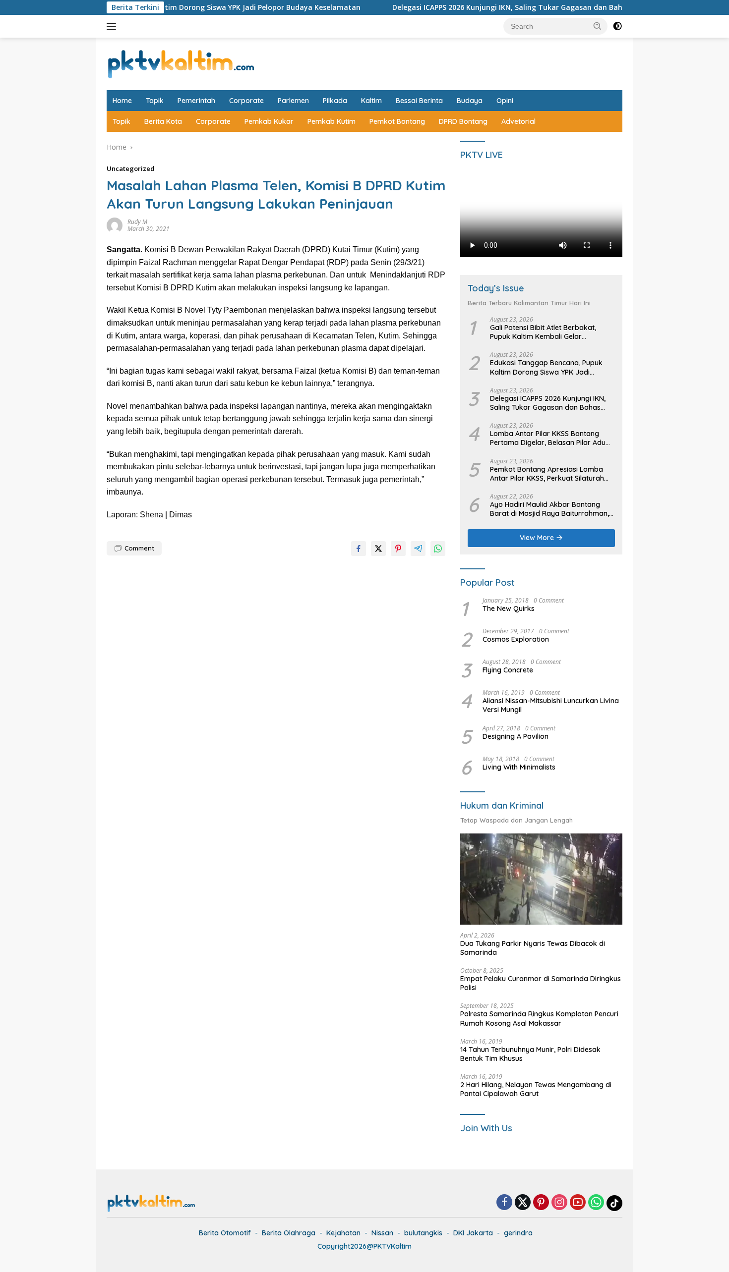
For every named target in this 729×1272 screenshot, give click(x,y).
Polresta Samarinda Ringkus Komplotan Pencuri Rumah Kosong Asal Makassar (539, 1018)
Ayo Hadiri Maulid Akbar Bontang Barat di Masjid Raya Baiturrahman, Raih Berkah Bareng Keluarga (549, 509)
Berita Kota (163, 121)
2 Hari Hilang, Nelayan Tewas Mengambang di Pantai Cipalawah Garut (535, 1089)
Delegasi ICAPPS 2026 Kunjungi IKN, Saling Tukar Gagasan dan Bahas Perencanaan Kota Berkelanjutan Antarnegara (548, 403)
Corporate (246, 100)
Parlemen (293, 100)
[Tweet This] (378, 548)
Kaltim (371, 100)
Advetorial (518, 121)
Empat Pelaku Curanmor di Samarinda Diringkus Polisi (540, 983)
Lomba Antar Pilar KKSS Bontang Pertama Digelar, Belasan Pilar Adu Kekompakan (548, 438)
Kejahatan (343, 1232)
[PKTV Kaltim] (181, 63)
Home (122, 100)
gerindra (518, 1232)
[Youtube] (578, 1203)
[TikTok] (614, 1203)
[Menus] (113, 26)
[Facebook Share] (358, 548)
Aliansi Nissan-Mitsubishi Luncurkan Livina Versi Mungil (551, 705)
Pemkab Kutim (331, 121)
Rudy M (137, 222)
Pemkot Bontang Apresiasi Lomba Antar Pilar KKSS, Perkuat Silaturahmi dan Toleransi (551, 474)
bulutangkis (423, 1232)
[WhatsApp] (596, 1203)
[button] (598, 26)
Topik (155, 100)
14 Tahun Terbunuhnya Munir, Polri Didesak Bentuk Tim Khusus (530, 1054)
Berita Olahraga (288, 1232)
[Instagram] (559, 1203)
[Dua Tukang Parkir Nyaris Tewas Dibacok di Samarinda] (541, 879)
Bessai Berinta (419, 100)
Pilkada (335, 100)
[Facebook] (504, 1203)
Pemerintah (196, 100)
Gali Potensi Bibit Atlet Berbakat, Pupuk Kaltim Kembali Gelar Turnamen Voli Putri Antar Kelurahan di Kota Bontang (550, 332)
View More (538, 537)
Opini (504, 100)
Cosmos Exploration (516, 639)
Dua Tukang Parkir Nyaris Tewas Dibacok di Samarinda (532, 948)
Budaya (470, 100)
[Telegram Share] (418, 548)
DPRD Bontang (463, 121)
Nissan (382, 1232)
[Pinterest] (541, 1203)
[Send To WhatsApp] (437, 548)
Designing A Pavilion (515, 736)
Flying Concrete (508, 669)
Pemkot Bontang (397, 121)
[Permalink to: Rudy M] (114, 224)
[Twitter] (523, 1203)
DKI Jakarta (473, 1232)
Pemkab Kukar (269, 121)
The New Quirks (509, 608)
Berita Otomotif (225, 1232)
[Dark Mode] (617, 26)
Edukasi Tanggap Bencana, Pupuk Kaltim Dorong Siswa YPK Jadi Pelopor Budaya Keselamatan (546, 367)
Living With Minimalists (519, 767)
